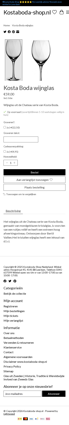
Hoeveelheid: (10, 156)
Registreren (11, 306)
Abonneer (54, 393)
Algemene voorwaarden (18, 356)
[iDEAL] (20, 419)
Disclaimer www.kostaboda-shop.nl (25, 361)
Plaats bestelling (34, 187)
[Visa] (31, 419)
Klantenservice (13, 347)
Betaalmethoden (14, 337)
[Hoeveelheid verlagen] (7, 163)
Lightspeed (9, 413)
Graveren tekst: (12, 133)
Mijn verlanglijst (13, 320)
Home (7, 25)
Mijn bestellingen (14, 311)
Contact (8, 352)
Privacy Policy (12, 366)
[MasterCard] (25, 419)
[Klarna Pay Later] (48, 419)
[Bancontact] (36, 419)
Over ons (9, 333)
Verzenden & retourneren (19, 342)
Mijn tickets (11, 315)
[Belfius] (42, 419)
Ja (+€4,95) (12, 151)
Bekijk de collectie (15, 293)
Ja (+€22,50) (13, 127)
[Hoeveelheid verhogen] (14, 163)
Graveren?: (9, 122)
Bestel (34, 172)
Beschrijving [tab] (13, 210)
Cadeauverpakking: (14, 146)
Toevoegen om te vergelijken (21, 194)
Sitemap (8, 371)
